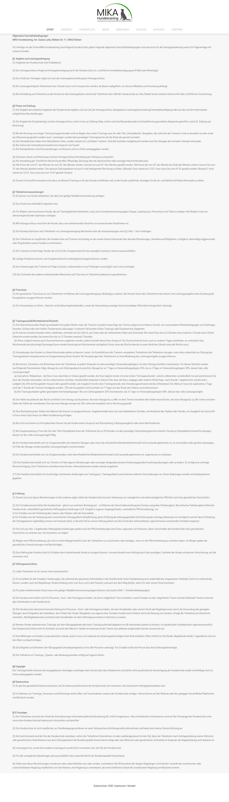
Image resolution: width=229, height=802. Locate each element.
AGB (110, 785)
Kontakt (159, 29)
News (105, 29)
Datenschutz (100, 785)
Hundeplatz (87, 29)
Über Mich (122, 29)
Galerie (141, 29)
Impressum (120, 785)
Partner (177, 29)
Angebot (66, 29)
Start (50, 29)
